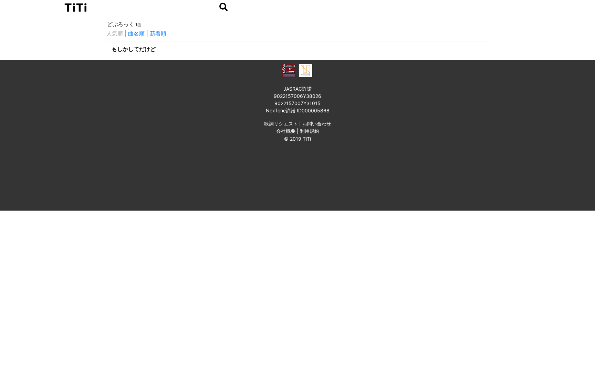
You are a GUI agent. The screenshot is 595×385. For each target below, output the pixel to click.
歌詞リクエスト (281, 123)
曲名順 (136, 33)
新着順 (158, 33)
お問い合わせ (316, 123)
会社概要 (285, 131)
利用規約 (309, 131)
